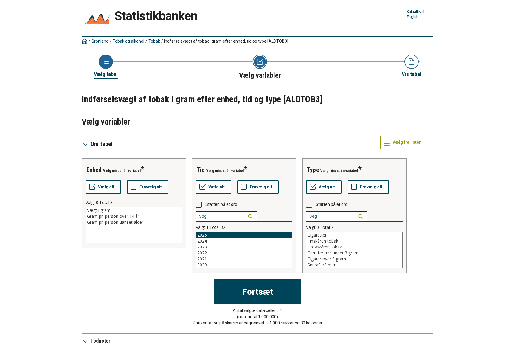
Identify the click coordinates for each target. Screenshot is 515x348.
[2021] (244, 259)
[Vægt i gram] (134, 210)
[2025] (244, 235)
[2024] (244, 241)
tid (201, 169)
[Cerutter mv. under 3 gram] (354, 253)
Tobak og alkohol (128, 41)
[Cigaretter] (354, 235)
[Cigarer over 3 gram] (354, 259)
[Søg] (250, 216)
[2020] (244, 265)
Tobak (154, 41)
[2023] (244, 247)
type (313, 169)
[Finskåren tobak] (354, 241)
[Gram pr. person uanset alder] (134, 222)
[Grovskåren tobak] (354, 247)
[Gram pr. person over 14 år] (134, 216)
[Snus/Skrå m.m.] (354, 265)
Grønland (99, 41)
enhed (94, 169)
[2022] (244, 253)
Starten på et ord (221, 204)
